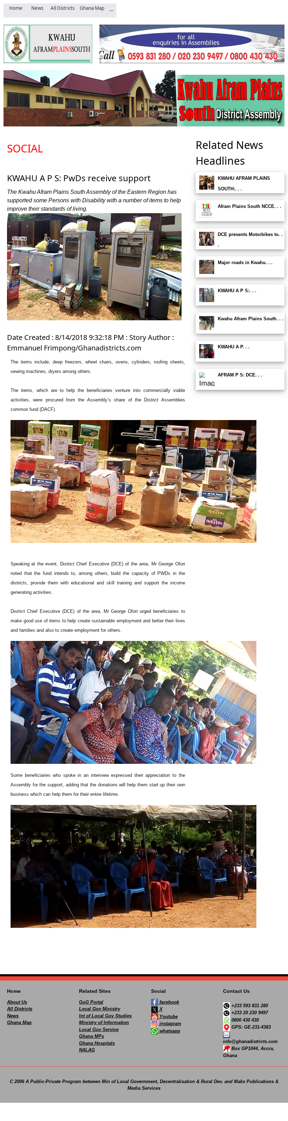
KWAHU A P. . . (234, 346)
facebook (168, 1002)
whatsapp (169, 1031)
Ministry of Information (104, 1022)
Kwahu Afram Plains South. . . (250, 318)
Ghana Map (19, 1022)
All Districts (19, 1008)
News (13, 1015)
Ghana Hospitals (97, 1043)
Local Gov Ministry (99, 1008)
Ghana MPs (91, 1036)
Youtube (168, 1016)
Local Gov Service (99, 1029)
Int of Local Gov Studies (105, 1015)
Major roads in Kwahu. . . (245, 262)
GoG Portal (91, 1002)
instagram (169, 1023)
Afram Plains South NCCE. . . (249, 206)
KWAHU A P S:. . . (237, 290)
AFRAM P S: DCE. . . (240, 375)
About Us (17, 1002)
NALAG (87, 1050)
